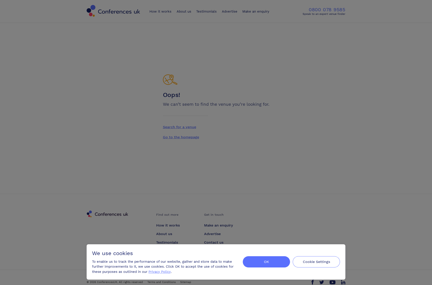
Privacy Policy (159, 272)
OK (266, 262)
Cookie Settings (316, 262)
